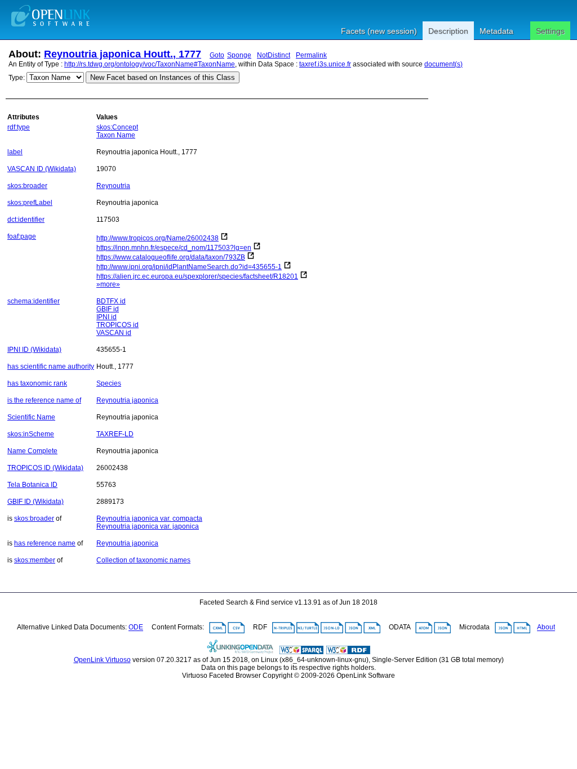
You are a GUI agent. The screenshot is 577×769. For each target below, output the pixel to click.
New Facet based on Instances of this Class (162, 77)
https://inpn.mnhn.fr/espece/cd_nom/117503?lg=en (173, 248)
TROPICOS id (117, 325)
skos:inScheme (30, 434)
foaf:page (21, 236)
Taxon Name (115, 135)
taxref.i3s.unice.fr (325, 64)
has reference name (45, 543)
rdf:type (18, 127)
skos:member (34, 560)
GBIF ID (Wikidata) (35, 502)
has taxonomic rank (37, 383)
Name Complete (32, 451)
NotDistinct (273, 55)
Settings (550, 30)
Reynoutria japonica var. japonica (147, 526)
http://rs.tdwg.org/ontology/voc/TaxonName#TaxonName (149, 64)
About (546, 628)
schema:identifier (33, 301)
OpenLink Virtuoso (102, 660)
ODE (135, 628)
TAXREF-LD (115, 434)
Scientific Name (31, 417)
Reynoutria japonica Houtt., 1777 (122, 54)
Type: (16, 78)
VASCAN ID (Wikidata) (41, 169)
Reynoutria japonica (127, 400)
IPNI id (106, 317)
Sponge (239, 55)
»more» (108, 284)
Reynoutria (113, 186)
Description (448, 30)
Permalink (311, 55)
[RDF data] (348, 652)
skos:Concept (117, 127)
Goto (217, 55)
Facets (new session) (379, 30)
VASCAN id (113, 333)
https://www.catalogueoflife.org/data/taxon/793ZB (170, 257)
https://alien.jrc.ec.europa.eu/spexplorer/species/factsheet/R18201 (197, 276)
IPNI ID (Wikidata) (34, 350)
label (15, 152)
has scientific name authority (50, 366)
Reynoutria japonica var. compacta (149, 518)
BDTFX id (111, 301)
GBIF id (107, 309)
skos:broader (27, 186)
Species (108, 383)
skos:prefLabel (29, 203)
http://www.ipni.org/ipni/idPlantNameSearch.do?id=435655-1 (189, 267)
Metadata (496, 30)
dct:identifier (26, 219)
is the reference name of (44, 400)
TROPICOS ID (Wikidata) (45, 468)
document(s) (443, 64)
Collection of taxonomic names (143, 560)
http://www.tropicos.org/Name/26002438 (157, 238)
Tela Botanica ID (32, 485)
